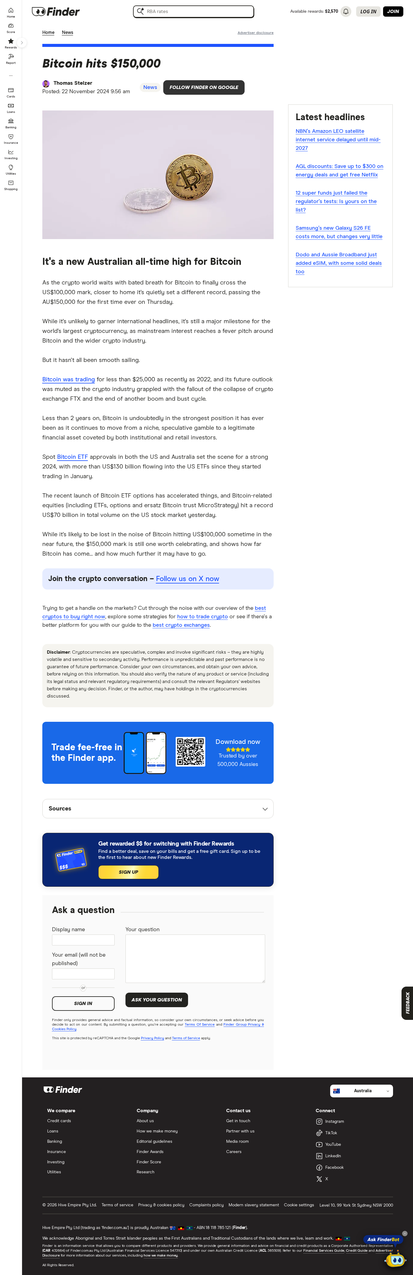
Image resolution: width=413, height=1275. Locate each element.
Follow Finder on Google (204, 87)
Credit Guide (356, 1251)
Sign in (83, 1003)
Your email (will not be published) (79, 959)
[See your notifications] (345, 11)
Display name (68, 929)
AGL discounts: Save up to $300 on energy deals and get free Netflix (339, 171)
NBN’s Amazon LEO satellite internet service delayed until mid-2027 (338, 140)
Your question (142, 929)
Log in (368, 11)
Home (48, 32)
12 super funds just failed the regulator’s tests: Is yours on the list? (336, 201)
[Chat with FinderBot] (395, 1258)
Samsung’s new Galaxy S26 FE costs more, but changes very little (339, 232)
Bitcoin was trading (68, 379)
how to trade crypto (202, 616)
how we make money (161, 1255)
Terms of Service (186, 1038)
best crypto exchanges (181, 625)
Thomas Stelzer (73, 83)
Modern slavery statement (254, 1205)
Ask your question (157, 999)
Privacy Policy (152, 1038)
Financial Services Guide (323, 1251)
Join (393, 11)
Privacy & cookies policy (161, 1205)
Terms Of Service (200, 1025)
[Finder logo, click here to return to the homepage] (64, 11)
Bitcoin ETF (72, 457)
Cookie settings (299, 1205)
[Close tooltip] (405, 1233)
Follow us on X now (187, 579)
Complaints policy (206, 1205)
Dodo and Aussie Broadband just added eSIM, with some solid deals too (339, 263)
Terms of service (117, 1205)
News (67, 32)
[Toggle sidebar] (22, 43)
